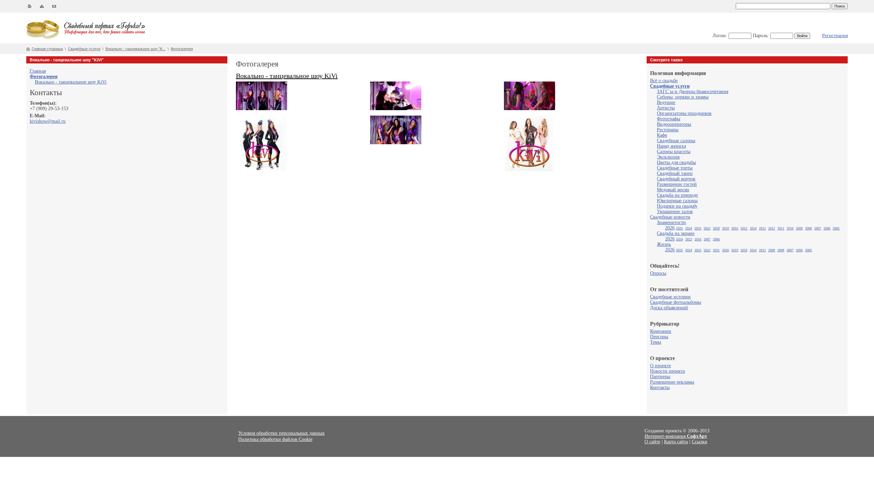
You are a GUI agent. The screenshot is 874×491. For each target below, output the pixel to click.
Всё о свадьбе (664, 80)
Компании (660, 331)
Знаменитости (671, 222)
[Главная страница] (29, 7)
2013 (762, 228)
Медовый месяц (673, 189)
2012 (771, 228)
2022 (707, 228)
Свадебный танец (675, 173)
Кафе (662, 135)
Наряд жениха (671, 146)
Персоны (659, 336)
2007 (817, 228)
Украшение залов (675, 211)
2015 (744, 228)
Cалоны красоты (673, 151)
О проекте (660, 365)
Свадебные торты (674, 167)
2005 (836, 228)
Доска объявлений (669, 307)
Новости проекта (667, 371)
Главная (38, 71)
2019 (734, 250)
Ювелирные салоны (677, 200)
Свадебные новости (670, 217)
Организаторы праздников (684, 113)
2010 (790, 228)
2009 (799, 228)
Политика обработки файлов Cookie (275, 439)
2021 (716, 250)
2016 (734, 228)
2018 (725, 228)
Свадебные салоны (676, 140)
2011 (780, 228)
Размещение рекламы (672, 382)
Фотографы (668, 118)
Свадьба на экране (675, 233)
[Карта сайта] (42, 7)
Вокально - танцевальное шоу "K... (135, 49)
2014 (753, 228)
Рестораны (667, 129)
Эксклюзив (668, 157)
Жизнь (664, 244)
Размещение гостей (677, 184)
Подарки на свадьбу (677, 206)
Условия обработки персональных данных (281, 433)
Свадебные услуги (84, 49)
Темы (655, 342)
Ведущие (666, 102)
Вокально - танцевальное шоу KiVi (71, 82)
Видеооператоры (674, 124)
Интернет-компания (676, 436)
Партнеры (660, 376)
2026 (670, 227)
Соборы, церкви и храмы (682, 97)
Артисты (666, 107)
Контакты (659, 387)
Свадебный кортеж (676, 178)
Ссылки (699, 441)
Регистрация (835, 35)
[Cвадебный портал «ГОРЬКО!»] (43, 39)
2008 (808, 228)
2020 (716, 228)
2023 (697, 228)
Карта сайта (676, 441)
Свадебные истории (670, 296)
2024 (688, 228)
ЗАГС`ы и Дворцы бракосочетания (692, 91)
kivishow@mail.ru (48, 121)
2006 (826, 228)
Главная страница (47, 49)
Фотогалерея (182, 49)
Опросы (658, 273)
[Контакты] (54, 7)
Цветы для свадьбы (676, 162)
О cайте (652, 441)
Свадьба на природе (677, 195)
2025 (679, 228)
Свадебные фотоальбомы (675, 302)
